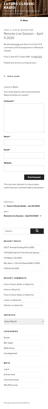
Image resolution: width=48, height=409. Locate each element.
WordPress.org (11, 385)
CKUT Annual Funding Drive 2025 (19, 247)
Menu (25, 20)
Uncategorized (10, 353)
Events (7, 337)
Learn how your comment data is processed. (24, 187)
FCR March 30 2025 (13, 258)
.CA (40, 57)
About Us (29, 284)
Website (8, 163)
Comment (9, 101)
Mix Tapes (8, 343)
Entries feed (9, 374)
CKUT (36, 57)
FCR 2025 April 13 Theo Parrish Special (21, 253)
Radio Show (13, 76)
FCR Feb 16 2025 (11, 268)
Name (7, 136)
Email (7, 150)
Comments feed (11, 380)
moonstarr (27, 30)
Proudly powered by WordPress (17, 403)
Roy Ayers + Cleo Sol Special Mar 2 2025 (22, 263)
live (17, 44)
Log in (6, 369)
